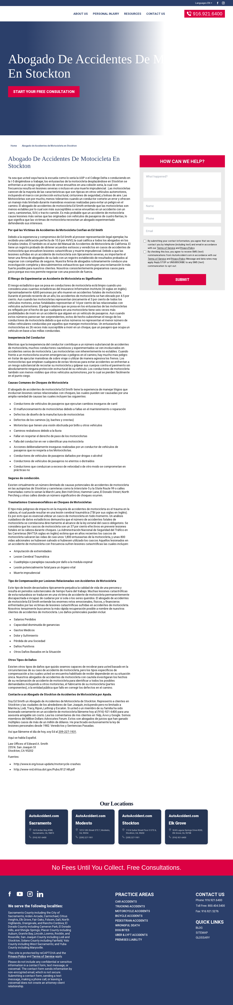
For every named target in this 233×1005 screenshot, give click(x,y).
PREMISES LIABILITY (128, 939)
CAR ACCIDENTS (126, 901)
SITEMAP (202, 932)
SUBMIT (182, 279)
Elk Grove (177, 823)
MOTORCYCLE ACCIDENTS (132, 911)
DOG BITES (122, 930)
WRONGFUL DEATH (127, 925)
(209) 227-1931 (86, 837)
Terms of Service (43, 956)
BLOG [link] (199, 927)
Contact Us (155, 14)
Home (14, 145)
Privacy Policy (17, 956)
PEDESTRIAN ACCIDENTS (131, 920)
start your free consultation (43, 91)
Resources (132, 14)
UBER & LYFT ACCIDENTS (131, 934)
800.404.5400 (216, 905)
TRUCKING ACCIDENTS (130, 906)
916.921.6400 (207, 13)
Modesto (84, 823)
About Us (80, 14)
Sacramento (40, 823)
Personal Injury (106, 14)
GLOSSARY (203, 937)
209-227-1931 (67, 731)
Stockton (130, 823)
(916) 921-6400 (39, 837)
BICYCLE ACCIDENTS (128, 915)
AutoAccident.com (44, 816)
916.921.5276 (210, 911)
